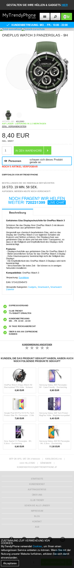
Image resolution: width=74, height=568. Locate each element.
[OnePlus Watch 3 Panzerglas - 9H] (37, 109)
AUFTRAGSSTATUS (37, 489)
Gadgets (32, 287)
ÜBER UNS (37, 494)
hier (65, 5)
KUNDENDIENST (37, 484)
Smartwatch (43, 287)
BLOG (37, 516)
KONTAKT (37, 521)
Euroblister (24, 277)
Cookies (37, 546)
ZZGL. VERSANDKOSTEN (14, 126)
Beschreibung (17, 212)
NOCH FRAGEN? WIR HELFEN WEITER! (36, 200)
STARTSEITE (37, 478)
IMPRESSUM (37, 510)
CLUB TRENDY (37, 500)
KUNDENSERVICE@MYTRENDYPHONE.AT (37, 467)
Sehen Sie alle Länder (37, 505)
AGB (37, 526)
